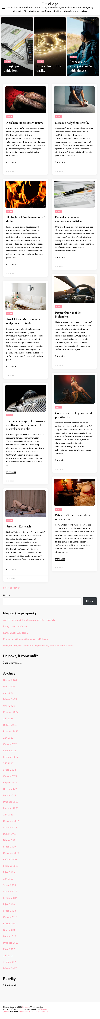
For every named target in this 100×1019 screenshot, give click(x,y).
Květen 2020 (10, 859)
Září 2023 (8, 737)
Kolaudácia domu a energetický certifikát (68, 219)
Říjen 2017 (9, 949)
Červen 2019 (10, 891)
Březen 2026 (10, 680)
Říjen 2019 (9, 872)
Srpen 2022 (9, 769)
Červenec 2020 (11, 853)
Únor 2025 (9, 705)
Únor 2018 (9, 930)
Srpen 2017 (9, 962)
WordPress (23, 1011)
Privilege (50, 4)
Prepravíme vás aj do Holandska (68, 314)
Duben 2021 (10, 833)
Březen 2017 (10, 968)
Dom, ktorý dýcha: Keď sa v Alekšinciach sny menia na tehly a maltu (38, 645)
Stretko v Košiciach (18, 526)
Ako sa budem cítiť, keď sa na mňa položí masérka (29, 620)
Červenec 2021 (11, 821)
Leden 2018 (9, 936)
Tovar (7, 61)
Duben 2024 (10, 725)
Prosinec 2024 (10, 712)
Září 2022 (8, 763)
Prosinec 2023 (10, 731)
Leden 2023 (9, 750)
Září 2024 (8, 718)
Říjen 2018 (9, 904)
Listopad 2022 (10, 757)
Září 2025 (8, 693)
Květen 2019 (10, 898)
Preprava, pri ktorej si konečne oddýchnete (81, 66)
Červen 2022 (10, 776)
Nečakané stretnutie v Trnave (24, 123)
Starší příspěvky (11, 587)
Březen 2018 (10, 923)
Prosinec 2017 (10, 942)
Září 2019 (8, 878)
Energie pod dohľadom (12, 68)
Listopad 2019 (10, 865)
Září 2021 (8, 814)
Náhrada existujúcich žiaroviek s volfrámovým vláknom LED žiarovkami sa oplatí (25, 425)
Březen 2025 (10, 699)
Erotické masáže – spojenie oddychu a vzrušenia (23, 321)
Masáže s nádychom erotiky (72, 123)
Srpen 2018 (9, 910)
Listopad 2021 (10, 808)
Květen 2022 (10, 782)
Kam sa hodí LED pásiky (15, 632)
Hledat (6, 595)
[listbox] (50, 45)
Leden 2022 (9, 795)
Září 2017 (8, 955)
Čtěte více (11, 163)
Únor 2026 (9, 686)
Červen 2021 (10, 827)
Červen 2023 (10, 744)
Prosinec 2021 (10, 801)
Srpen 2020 (9, 846)
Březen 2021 (10, 840)
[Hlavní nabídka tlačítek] (3, 8)
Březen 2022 (10, 789)
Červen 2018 (10, 917)
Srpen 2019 (9, 885)
